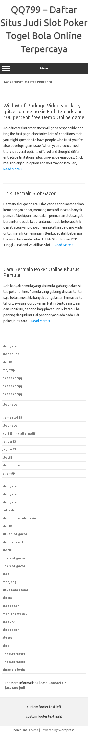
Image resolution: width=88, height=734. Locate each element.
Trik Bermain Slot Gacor (29, 193)
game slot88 (12, 417)
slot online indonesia (19, 518)
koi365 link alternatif (19, 433)
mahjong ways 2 (14, 613)
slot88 (7, 362)
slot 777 (8, 621)
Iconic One (20, 730)
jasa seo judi (15, 688)
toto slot (9, 510)
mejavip (8, 370)
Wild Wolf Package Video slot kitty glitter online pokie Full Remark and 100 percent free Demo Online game (43, 111)
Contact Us (57, 683)
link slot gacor (13, 566)
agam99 (8, 473)
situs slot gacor (14, 534)
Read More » (12, 169)
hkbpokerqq (12, 378)
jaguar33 (9, 441)
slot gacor (10, 346)
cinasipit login (13, 669)
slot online (11, 354)
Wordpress (66, 730)
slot (5, 645)
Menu (44, 68)
